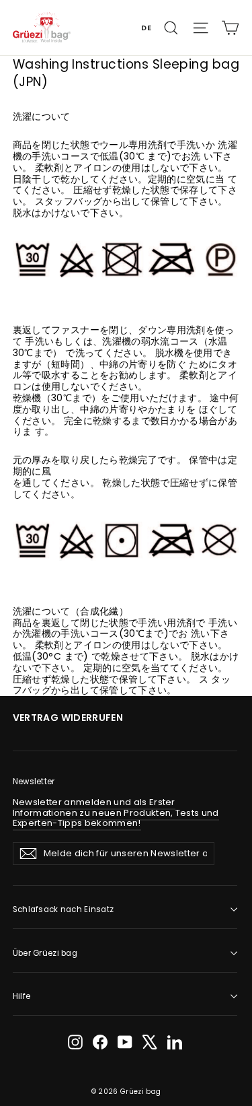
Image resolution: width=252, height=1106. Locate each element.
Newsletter (34, 781)
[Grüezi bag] (42, 27)
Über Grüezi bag (45, 953)
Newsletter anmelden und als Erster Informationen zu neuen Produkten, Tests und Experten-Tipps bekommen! (116, 812)
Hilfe (21, 996)
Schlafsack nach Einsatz (63, 909)
